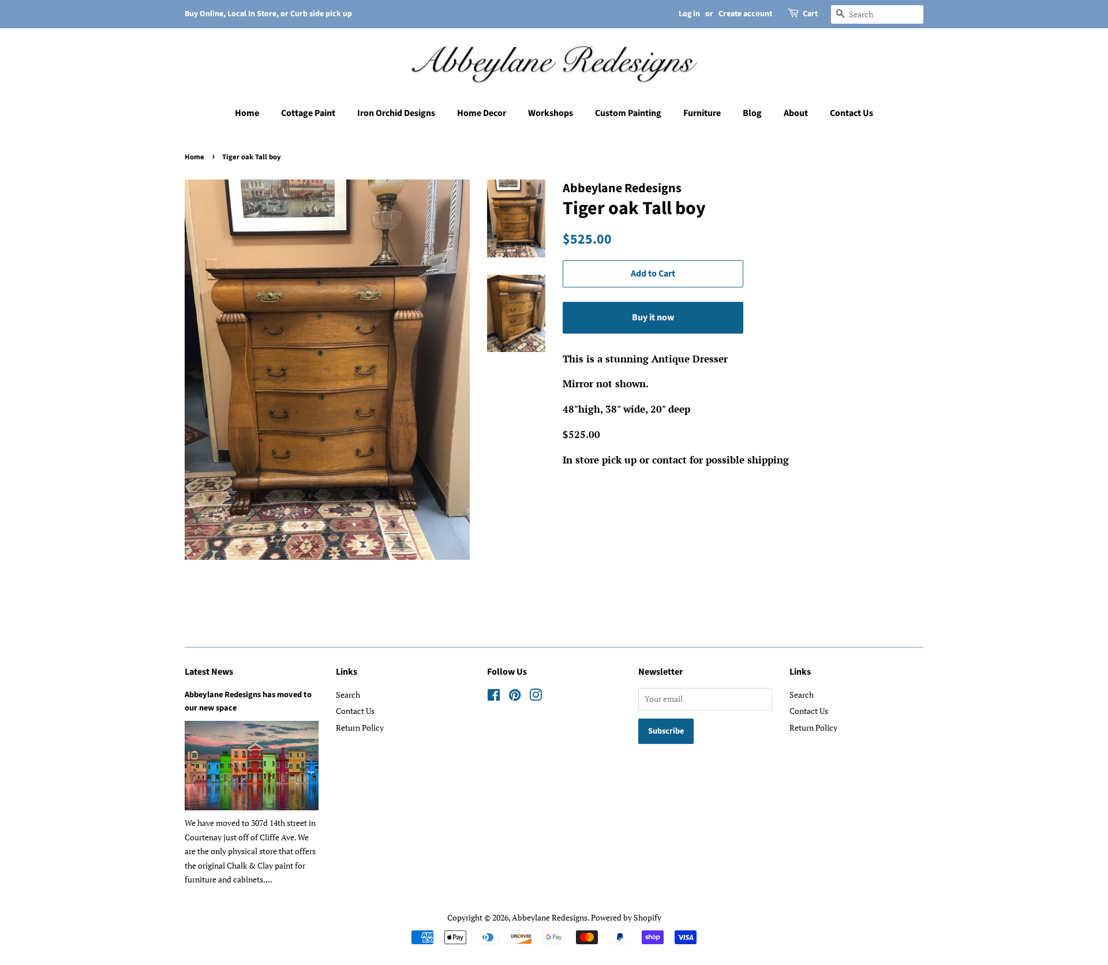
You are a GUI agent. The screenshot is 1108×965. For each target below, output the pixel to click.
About (796, 113)
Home (247, 113)
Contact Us (851, 113)
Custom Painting (628, 113)
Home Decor (481, 113)
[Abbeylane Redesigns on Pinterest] (514, 696)
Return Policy (360, 727)
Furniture (702, 113)
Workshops (550, 113)
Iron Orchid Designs (396, 113)
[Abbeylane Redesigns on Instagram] (535, 696)
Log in (689, 14)
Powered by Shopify (626, 917)
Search (348, 694)
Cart (810, 14)
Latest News (209, 671)
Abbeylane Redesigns (549, 917)
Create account (745, 14)
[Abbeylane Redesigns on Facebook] (493, 696)
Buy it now (653, 317)
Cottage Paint (308, 113)
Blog (752, 113)
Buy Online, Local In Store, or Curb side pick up (268, 14)
